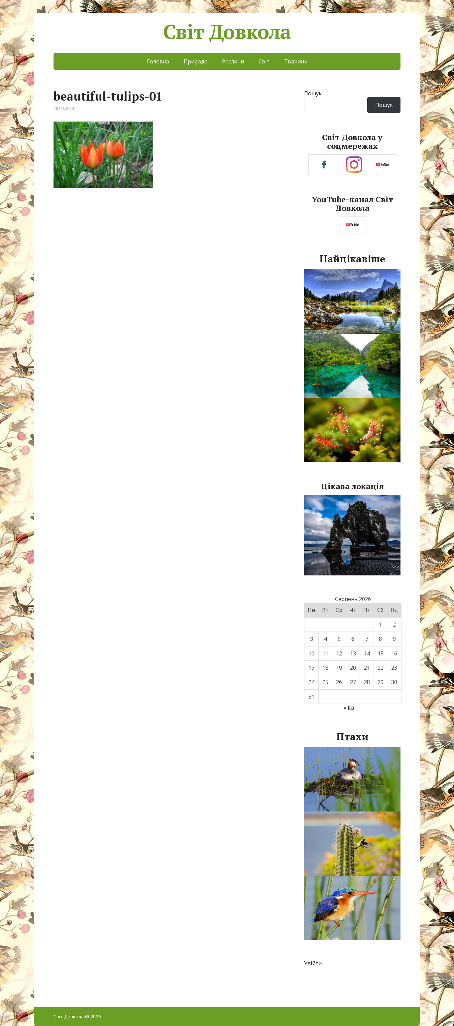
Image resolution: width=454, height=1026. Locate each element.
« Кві (350, 707)
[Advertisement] (170, 249)
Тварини (295, 61)
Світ (264, 61)
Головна (158, 61)
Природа (195, 61)
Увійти (313, 963)
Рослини (233, 61)
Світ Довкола (227, 31)
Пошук (313, 93)
